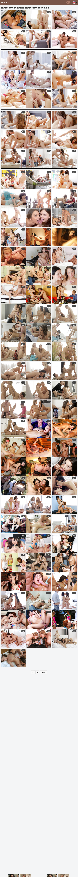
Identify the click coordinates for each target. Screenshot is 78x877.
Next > (43, 672)
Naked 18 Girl (5, 2)
